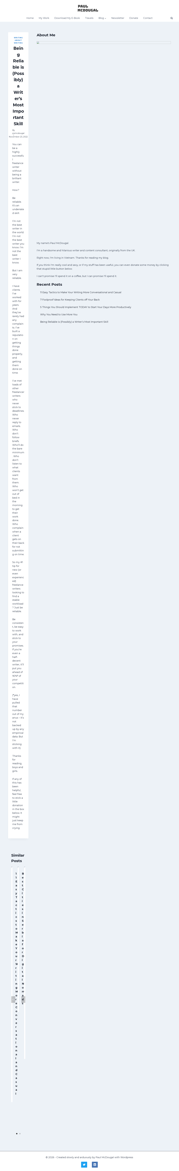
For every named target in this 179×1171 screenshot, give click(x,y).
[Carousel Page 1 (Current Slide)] (16, 1133)
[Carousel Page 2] (19, 1133)
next (23, 999)
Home (30, 18)
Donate (133, 18)
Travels (89, 18)
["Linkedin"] (95, 1165)
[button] (105, 18)
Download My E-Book (67, 18)
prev (13, 999)
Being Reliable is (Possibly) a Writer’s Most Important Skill (74, 321)
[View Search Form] (171, 18)
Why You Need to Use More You (58, 314)
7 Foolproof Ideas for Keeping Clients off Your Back (70, 299)
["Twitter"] (84, 1165)
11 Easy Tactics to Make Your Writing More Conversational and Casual (16, 983)
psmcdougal (18, 133)
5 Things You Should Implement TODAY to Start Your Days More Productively (85, 307)
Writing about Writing (18, 40)
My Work (44, 18)
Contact (148, 18)
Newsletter (117, 18)
